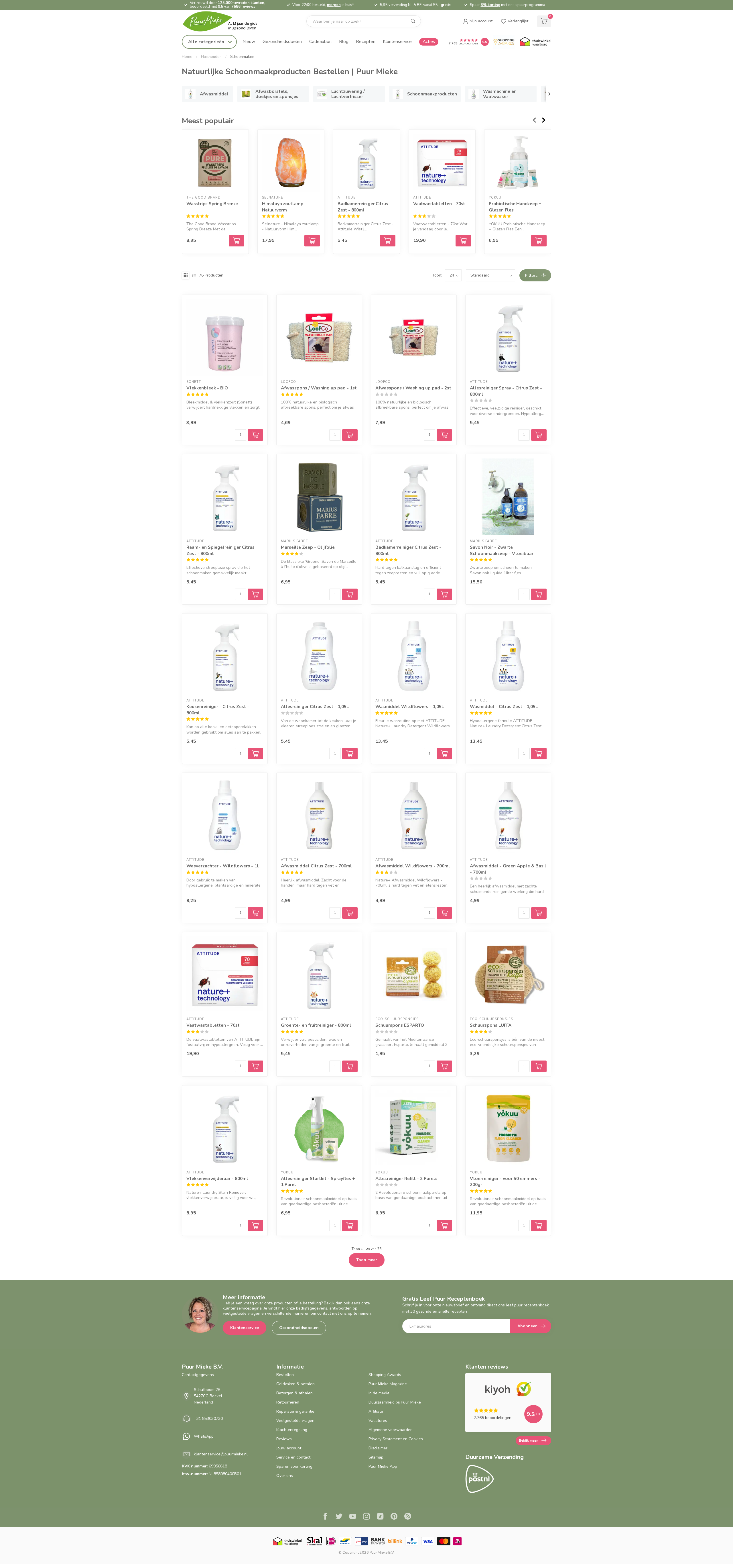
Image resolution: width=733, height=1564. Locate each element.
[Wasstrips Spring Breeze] (215, 163)
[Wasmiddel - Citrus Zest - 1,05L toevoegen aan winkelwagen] (539, 753)
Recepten (365, 41)
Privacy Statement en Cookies (396, 1439)
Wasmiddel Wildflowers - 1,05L (409, 706)
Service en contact (293, 1457)
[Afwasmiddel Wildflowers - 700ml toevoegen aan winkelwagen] (444, 913)
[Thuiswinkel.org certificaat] (535, 42)
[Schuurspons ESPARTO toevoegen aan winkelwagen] (444, 1066)
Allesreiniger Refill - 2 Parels (406, 1178)
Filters (532, 275)
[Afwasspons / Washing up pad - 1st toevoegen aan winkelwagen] (350, 435)
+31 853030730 (208, 1418)
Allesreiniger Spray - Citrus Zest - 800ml (506, 391)
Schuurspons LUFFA (490, 1025)
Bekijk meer (528, 1440)
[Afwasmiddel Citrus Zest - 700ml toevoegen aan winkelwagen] (350, 913)
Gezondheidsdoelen (282, 41)
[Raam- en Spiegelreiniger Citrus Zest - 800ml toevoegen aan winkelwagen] (255, 594)
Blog (343, 41)
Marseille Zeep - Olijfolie (308, 547)
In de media (379, 1393)
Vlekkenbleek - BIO (207, 388)
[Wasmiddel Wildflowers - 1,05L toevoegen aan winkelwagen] (444, 753)
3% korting (490, 4)
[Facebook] (325, 1517)
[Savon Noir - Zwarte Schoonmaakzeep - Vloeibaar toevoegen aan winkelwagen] (539, 594)
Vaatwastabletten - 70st (439, 204)
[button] (477, 21)
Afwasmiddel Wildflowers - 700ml (412, 866)
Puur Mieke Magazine (388, 1384)
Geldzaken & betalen (295, 1384)
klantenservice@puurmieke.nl (221, 1454)
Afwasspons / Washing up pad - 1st (319, 388)
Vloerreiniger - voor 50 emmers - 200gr (505, 1181)
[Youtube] (352, 1517)
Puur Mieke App (383, 1466)
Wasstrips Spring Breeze (212, 204)
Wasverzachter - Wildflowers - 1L (222, 866)
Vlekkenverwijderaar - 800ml (217, 1178)
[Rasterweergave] (185, 275)
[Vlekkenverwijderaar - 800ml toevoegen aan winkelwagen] (255, 1225)
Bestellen (285, 1374)
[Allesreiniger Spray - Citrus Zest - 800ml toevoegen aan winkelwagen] (539, 435)
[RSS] (407, 1517)
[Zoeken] (413, 21)
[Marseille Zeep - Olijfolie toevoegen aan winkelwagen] (350, 594)
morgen (334, 4)
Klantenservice (397, 41)
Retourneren (287, 1402)
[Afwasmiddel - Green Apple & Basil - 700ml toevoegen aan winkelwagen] (539, 913)
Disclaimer (378, 1448)
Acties (429, 41)
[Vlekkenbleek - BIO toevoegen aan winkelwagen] (255, 435)
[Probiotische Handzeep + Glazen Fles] (518, 163)
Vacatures (378, 1420)
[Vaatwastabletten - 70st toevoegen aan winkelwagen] (463, 240)
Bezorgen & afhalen (294, 1393)
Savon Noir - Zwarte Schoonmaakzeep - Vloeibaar (501, 550)
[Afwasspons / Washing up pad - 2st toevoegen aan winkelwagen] (444, 435)
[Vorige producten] (534, 120)
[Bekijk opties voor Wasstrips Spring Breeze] (236, 240)
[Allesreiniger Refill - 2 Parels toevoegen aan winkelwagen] (444, 1225)
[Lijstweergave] (194, 275)
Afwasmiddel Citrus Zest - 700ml (316, 866)
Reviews (284, 1439)
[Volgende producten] (544, 120)
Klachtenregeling (291, 1429)
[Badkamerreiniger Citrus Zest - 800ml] (366, 163)
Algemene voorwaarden (391, 1429)
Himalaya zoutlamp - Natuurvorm (284, 207)
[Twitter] (339, 1517)
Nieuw (249, 41)
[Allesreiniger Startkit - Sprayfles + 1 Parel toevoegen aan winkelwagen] (350, 1225)
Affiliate (376, 1411)
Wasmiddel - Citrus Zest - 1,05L (504, 706)
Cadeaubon (320, 41)
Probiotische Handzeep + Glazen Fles (515, 207)
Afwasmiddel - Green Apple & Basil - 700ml (508, 869)
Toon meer (366, 1260)
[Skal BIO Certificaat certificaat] (314, 1541)
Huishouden (211, 56)
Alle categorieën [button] (206, 42)
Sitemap (376, 1457)
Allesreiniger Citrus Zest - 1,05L (315, 706)
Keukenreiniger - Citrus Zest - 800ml (217, 709)
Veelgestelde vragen (295, 1420)
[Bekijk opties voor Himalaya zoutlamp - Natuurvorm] (312, 240)
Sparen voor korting (294, 1466)
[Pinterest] (394, 1517)
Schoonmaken (242, 56)
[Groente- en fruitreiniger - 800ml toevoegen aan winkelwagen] (350, 1066)
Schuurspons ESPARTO (399, 1025)
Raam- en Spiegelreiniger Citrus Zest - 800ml (220, 550)
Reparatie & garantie (295, 1411)
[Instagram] (366, 1517)
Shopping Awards (385, 1374)
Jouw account (288, 1448)
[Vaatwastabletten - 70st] (442, 163)
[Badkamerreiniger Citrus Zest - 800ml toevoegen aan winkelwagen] (387, 240)
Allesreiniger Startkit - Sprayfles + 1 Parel (318, 1181)
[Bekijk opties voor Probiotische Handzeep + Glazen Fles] (539, 240)
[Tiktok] (380, 1517)
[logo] (225, 21)
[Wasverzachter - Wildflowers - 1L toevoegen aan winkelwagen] (255, 913)
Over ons (284, 1475)
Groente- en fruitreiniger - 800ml (316, 1025)
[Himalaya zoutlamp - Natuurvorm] (291, 163)
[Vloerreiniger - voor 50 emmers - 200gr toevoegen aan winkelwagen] (539, 1225)
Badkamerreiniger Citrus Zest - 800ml (363, 207)
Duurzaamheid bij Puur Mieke (395, 1402)
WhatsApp (204, 1436)
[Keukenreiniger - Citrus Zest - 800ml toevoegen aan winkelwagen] (255, 753)
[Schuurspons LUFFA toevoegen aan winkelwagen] (539, 1066)
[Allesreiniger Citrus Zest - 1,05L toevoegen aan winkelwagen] (350, 753)
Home (187, 56)
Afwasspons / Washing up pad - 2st (413, 388)
